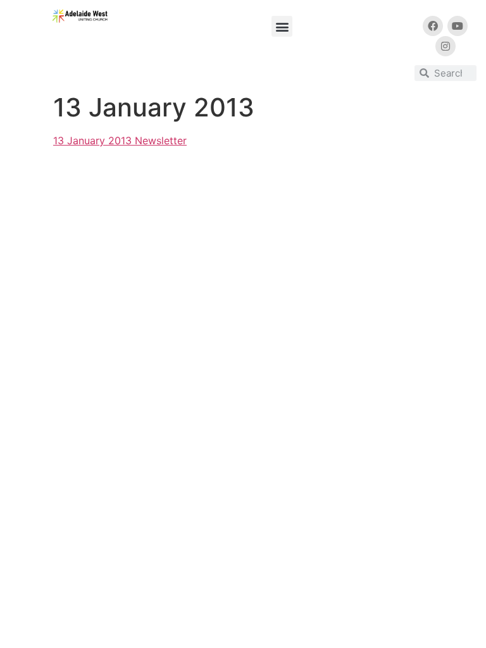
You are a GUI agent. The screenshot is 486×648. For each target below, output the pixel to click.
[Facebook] (433, 26)
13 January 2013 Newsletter (120, 140)
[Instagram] (445, 46)
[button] (281, 26)
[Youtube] (457, 26)
